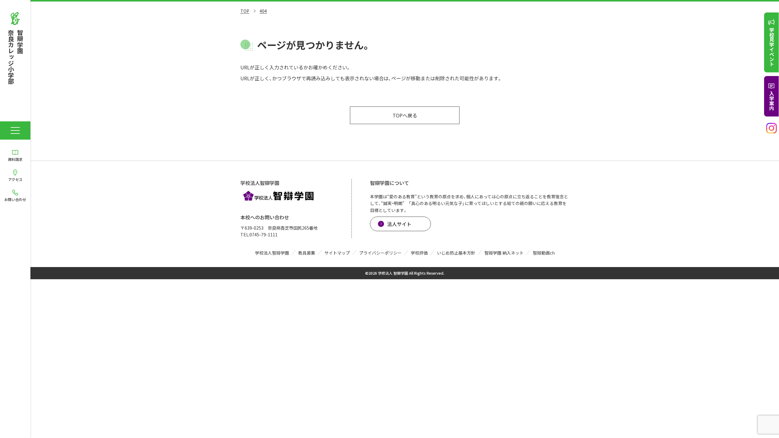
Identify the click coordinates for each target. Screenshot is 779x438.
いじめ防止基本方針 (456, 253)
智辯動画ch (544, 253)
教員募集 (306, 253)
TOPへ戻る (405, 115)
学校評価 (419, 253)
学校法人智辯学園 (272, 253)
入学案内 (771, 100)
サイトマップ (337, 253)
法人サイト (399, 224)
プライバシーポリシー (380, 253)
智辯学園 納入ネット (504, 253)
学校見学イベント (771, 46)
